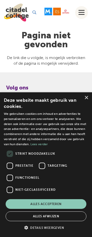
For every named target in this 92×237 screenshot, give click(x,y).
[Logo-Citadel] (16, 12)
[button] (34, 12)
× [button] (86, 98)
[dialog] (46, 164)
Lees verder (39, 144)
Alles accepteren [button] (45, 204)
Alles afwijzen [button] (46, 216)
